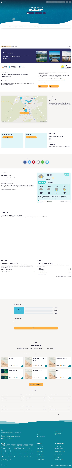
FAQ (37, 434)
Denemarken (19, 445)
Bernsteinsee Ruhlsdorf (59, 459)
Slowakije (10, 456)
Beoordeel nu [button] (54, 86)
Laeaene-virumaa (40, 7)
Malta (29, 451)
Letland (12, 451)
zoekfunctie (66, 104)
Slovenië (15, 456)
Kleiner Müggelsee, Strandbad (60, 451)
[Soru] (52, 370)
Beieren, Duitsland (40, 451)
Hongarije (4, 459)
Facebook (6, 438)
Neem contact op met (41, 436)
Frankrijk (8, 448)
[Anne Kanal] (4, 370)
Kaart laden (24, 112)
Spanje (21, 456)
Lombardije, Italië (40, 448)
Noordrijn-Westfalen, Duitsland (42, 453)
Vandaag (42, 182)
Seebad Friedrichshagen (59, 448)
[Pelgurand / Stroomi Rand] (28, 358)
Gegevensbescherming (58, 465)
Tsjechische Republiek (28, 456)
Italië (3, 451)
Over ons (38, 433)
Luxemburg (24, 451)
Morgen (50, 182)
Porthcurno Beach (58, 445)
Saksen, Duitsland (40, 457)
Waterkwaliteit (67, 146)
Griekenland (15, 448)
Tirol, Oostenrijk (39, 445)
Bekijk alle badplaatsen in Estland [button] (36, 384)
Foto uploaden (8, 58)
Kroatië (7, 451)
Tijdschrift (38, 431)
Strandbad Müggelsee (58, 453)
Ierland (29, 448)
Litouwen (18, 451)
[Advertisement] (33, 37)
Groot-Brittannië (22, 448)
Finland (3, 448)
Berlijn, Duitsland (40, 454)
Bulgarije (13, 445)
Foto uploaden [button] (44, 86)
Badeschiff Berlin (57, 457)
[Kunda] (4, 358)
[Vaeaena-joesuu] (52, 358)
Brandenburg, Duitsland (41, 456)
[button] (50, 2)
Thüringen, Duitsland (40, 459)
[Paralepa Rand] (28, 370)
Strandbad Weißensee (58, 456)
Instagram (11, 438)
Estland (30, 7)
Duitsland (26, 445)
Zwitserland (4, 456)
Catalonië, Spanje (40, 446)
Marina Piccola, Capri (58, 446)
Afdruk (52, 465)
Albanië (3, 445)
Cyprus (9, 459)
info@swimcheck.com (58, 431)
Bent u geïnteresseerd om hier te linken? (63, 276)
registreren (8, 137)
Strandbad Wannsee (58, 454)
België (8, 445)
